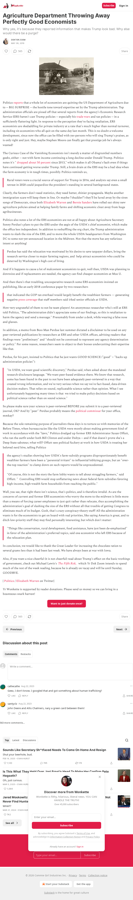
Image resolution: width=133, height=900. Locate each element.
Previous (16, 629)
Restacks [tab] (26, 654)
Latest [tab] (15, 740)
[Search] (126, 740)
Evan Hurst (23, 758)
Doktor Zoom (18, 40)
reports (18, 102)
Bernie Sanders (82, 202)
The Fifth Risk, (67, 563)
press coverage (27, 299)
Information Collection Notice (65, 836)
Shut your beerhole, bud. (17, 754)
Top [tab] (7, 740)
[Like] (6, 51)
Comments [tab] (11, 654)
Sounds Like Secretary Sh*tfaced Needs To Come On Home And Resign (54, 750)
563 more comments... (12, 722)
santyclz (12, 703)
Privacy (73, 875)
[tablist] (18, 654)
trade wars (83, 116)
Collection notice (97, 875)
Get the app (84, 884)
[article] (66, 756)
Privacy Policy (93, 836)
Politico (9, 581)
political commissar (88, 411)
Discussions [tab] (29, 740)
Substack (49, 892)
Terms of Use (83, 833)
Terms (82, 875)
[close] (100, 777)
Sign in (123, 5)
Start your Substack (57, 884)
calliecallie (14, 686)
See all (10, 823)
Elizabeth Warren (54, 202)
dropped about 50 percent (34, 162)
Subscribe (108, 5)
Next (119, 629)
